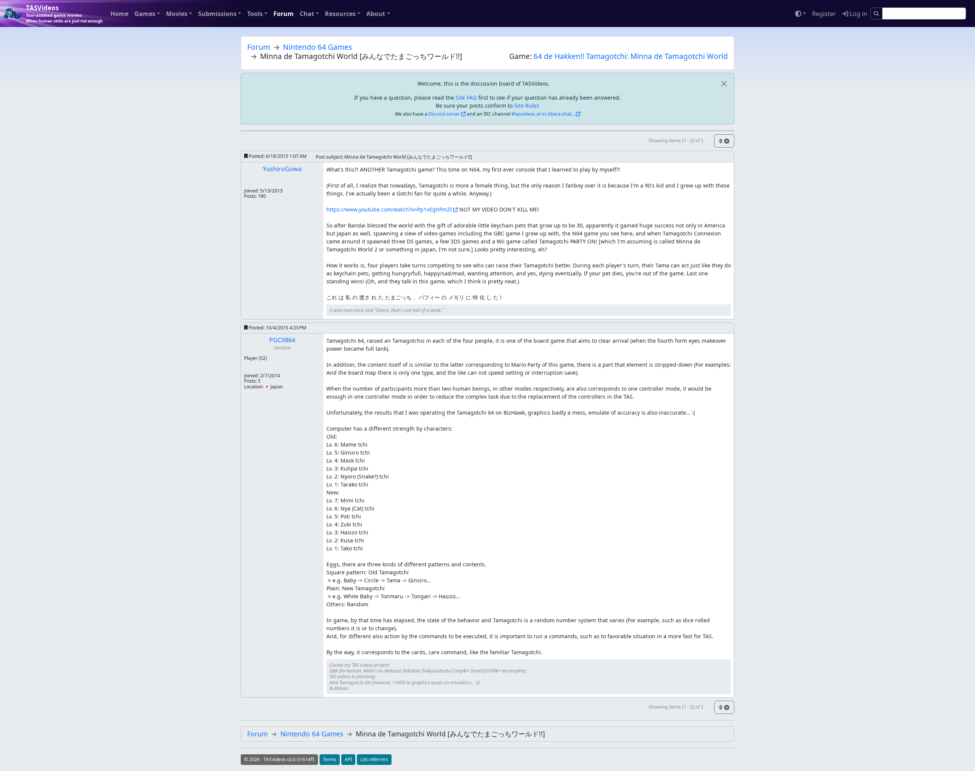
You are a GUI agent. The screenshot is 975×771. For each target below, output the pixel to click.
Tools (255, 14)
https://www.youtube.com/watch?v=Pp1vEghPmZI (389, 209)
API (348, 759)
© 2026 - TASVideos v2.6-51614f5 (279, 759)
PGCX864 (282, 340)
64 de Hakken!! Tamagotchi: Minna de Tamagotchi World (631, 56)
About (375, 14)
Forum (283, 14)
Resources (340, 14)
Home (119, 14)
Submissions (217, 14)
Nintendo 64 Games (317, 47)
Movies (176, 14)
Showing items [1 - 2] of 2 (676, 140)
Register (824, 14)
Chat (307, 14)
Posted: (277, 156)
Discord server (444, 114)
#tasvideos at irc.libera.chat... (543, 114)
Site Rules (526, 105)
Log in (857, 14)
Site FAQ (466, 97)
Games (144, 14)
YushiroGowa (282, 169)
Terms (329, 759)
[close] (724, 83)
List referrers (374, 759)
